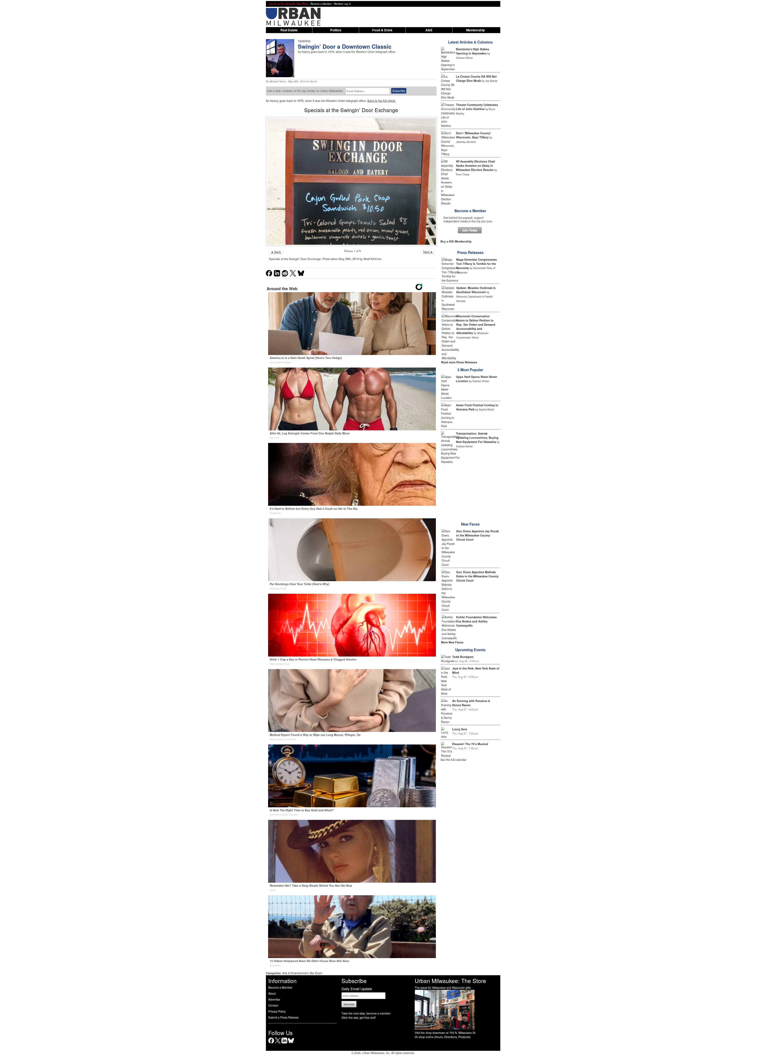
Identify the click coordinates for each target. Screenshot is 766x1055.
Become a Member (470, 210)
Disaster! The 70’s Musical (470, 744)
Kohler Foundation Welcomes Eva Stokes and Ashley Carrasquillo (476, 621)
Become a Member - (322, 4)
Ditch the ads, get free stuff (358, 1018)
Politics (335, 30)
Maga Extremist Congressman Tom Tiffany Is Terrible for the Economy (476, 263)
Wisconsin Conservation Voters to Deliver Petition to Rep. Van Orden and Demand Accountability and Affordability (475, 324)
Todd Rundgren (463, 657)
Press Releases (470, 252)
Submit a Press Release (283, 1017)
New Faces (470, 524)
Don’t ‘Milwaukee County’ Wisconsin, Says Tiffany (473, 135)
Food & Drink (382, 30)
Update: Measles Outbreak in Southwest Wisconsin (476, 290)
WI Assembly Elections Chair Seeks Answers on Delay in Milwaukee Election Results (475, 165)
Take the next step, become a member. (366, 1013)
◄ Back (275, 252)
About (272, 993)
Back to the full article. (381, 101)
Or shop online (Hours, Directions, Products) (443, 1037)
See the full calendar (453, 760)
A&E (428, 30)
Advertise (274, 999)
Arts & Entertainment (295, 973)
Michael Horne (277, 81)
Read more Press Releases (459, 362)
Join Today (469, 230)
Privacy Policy (277, 1011)
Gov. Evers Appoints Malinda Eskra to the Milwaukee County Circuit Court (477, 576)
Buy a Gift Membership (456, 241)
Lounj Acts (459, 729)
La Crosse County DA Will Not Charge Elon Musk (476, 78)
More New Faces (452, 642)
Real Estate (289, 30)
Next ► (428, 252)
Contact (273, 1005)
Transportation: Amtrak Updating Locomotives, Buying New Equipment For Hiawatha (477, 437)
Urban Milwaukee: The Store (450, 981)
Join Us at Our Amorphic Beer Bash (288, 4)
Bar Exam (316, 973)
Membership (475, 30)
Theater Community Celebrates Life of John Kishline (477, 107)
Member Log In (342, 4)
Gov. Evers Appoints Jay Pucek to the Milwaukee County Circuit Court (477, 535)
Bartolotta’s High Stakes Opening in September (472, 51)
